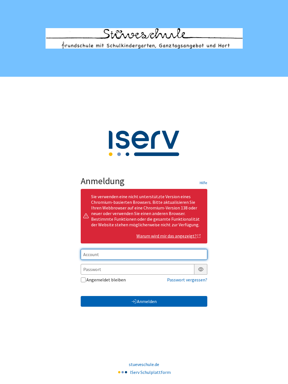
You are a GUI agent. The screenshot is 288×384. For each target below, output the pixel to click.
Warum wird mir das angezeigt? (166, 236)
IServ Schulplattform (150, 372)
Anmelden (147, 301)
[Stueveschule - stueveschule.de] (144, 38)
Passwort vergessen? (187, 280)
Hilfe (203, 182)
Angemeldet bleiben (106, 280)
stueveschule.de (144, 364)
